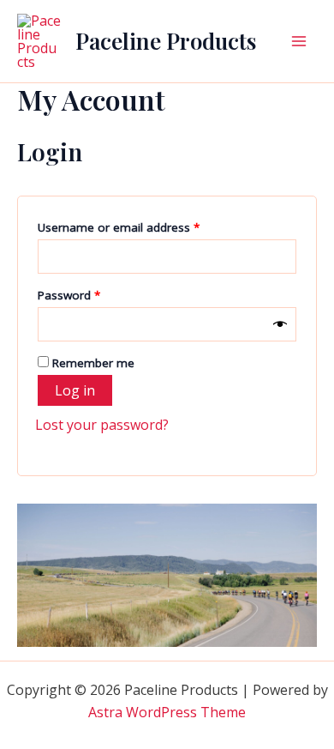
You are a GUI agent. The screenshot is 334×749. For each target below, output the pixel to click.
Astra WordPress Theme (167, 712)
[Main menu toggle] (299, 41)
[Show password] (280, 324)
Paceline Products (165, 41)
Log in (75, 390)
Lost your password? (102, 424)
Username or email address (142, 227)
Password (92, 295)
